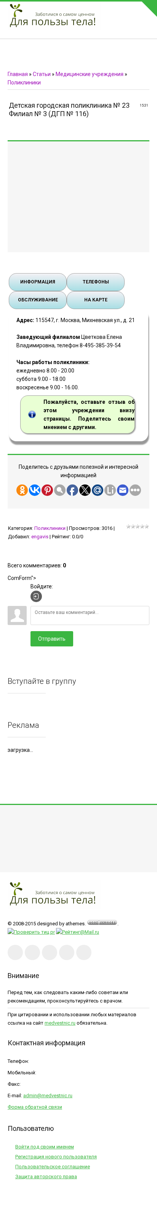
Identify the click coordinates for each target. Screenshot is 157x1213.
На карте (95, 300)
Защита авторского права (46, 1176)
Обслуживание (38, 300)
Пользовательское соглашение (52, 1166)
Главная (18, 74)
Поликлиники (24, 82)
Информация (37, 282)
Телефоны (96, 282)
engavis (39, 536)
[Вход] (36, 596)
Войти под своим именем (44, 1147)
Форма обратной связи (35, 1107)
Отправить (52, 639)
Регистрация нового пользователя (56, 1157)
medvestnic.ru (60, 1023)
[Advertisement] (78, 197)
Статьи (42, 74)
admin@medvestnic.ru (47, 1095)
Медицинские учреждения (89, 74)
